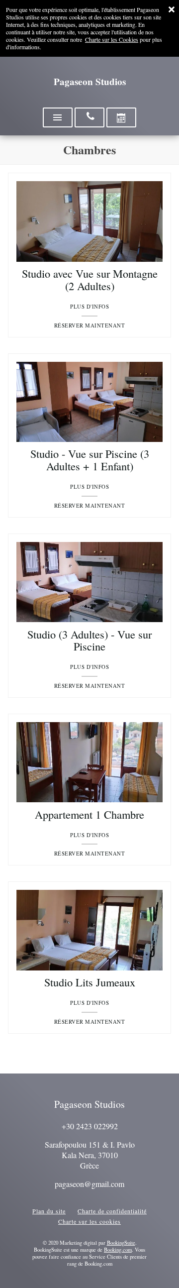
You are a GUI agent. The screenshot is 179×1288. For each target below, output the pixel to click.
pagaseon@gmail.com (89, 1184)
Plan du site (49, 1211)
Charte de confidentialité (112, 1211)
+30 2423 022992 (90, 1126)
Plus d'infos (89, 306)
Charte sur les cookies (89, 1221)
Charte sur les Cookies (111, 39)
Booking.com (118, 1249)
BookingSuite (121, 1242)
